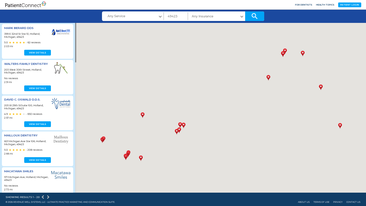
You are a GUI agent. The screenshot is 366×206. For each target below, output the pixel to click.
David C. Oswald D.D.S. (22, 99)
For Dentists (303, 4)
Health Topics (325, 4)
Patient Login (349, 4)
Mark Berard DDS (19, 28)
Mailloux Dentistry (21, 135)
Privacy (338, 202)
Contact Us (353, 202)
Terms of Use (321, 202)
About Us (304, 202)
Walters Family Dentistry (26, 64)
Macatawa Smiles (18, 171)
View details (37, 52)
